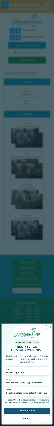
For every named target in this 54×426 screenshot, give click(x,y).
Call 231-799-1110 (27, 410)
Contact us (27, 418)
